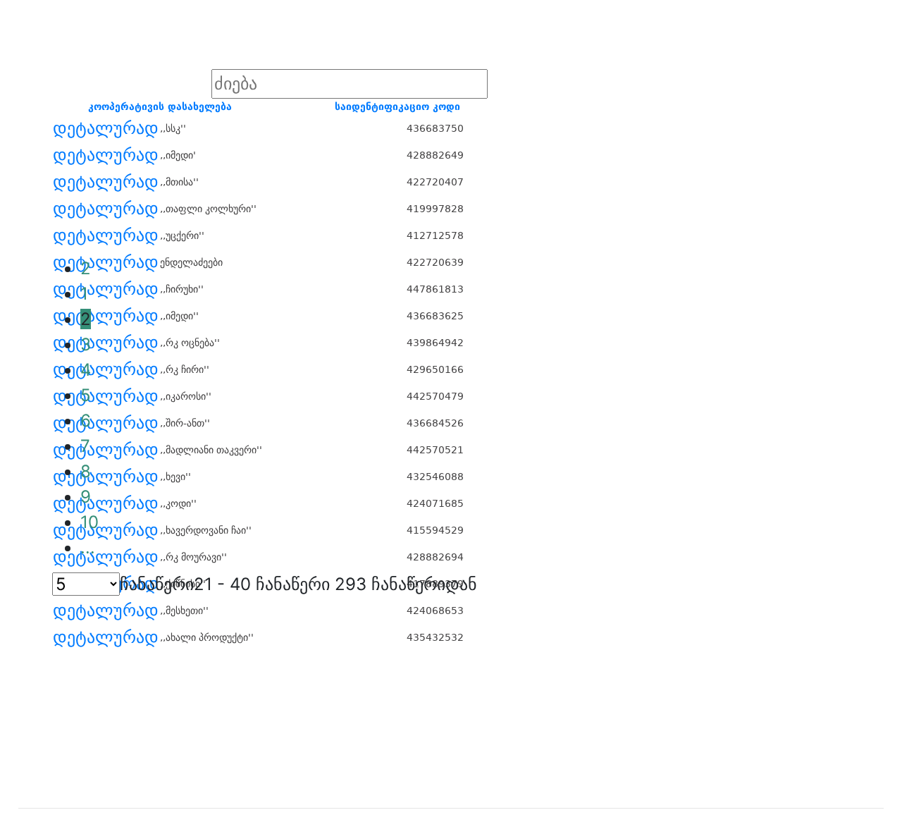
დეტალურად (106, 128)
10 (89, 522)
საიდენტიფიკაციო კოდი (397, 106)
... (87, 547)
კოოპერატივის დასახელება (160, 106)
